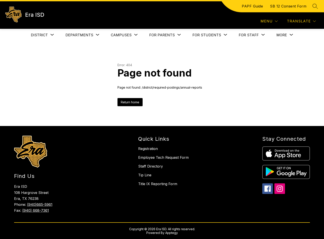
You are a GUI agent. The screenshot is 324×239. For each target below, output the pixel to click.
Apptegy (171, 233)
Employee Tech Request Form (163, 157)
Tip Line (144, 175)
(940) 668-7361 (35, 210)
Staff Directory (150, 166)
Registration (148, 148)
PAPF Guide (252, 6)
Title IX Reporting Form (157, 184)
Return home (130, 102)
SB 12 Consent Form (288, 6)
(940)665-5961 (39, 204)
